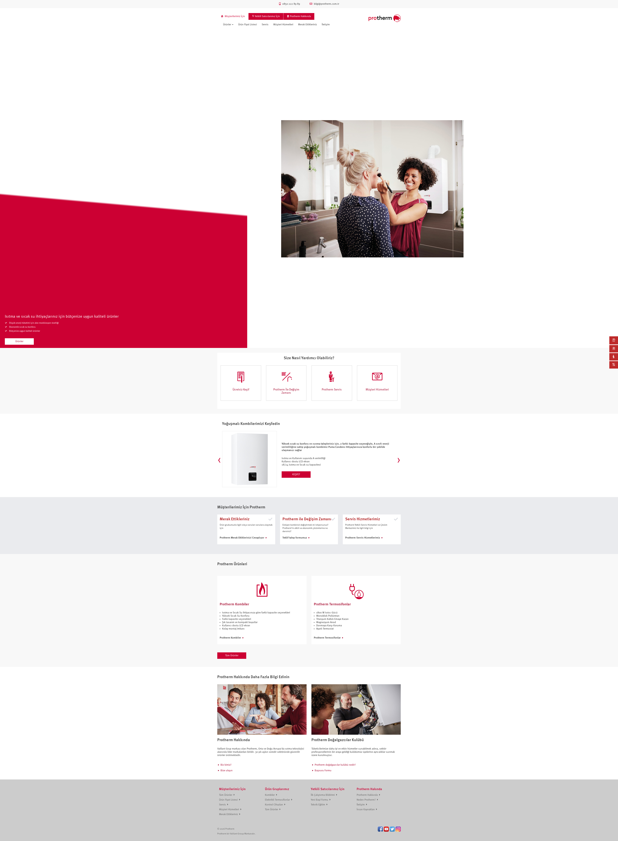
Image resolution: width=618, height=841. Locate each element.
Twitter (392, 829)
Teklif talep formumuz (294, 538)
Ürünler (227, 24)
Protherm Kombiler (230, 638)
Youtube (386, 829)
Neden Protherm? (366, 800)
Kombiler (270, 795)
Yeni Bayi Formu (320, 800)
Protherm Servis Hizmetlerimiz (362, 538)
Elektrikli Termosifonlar (277, 800)
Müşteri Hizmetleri (283, 24)
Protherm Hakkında (367, 795)
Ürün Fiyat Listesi (247, 24)
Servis (265, 24)
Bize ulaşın (226, 770)
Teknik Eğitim (318, 804)
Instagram (398, 829)
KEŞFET (296, 474)
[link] (613, 340)
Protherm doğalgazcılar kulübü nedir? (335, 765)
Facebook (380, 829)
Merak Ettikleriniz (307, 24)
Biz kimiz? (225, 765)
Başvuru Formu (323, 770)
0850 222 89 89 (291, 4)
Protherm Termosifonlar (327, 638)
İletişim (326, 24)
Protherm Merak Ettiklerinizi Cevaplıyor (242, 538)
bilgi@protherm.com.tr (326, 4)
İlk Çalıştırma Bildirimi (323, 795)
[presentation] (219, 460)
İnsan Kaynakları (366, 809)
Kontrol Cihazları (274, 804)
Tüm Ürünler (231, 655)
